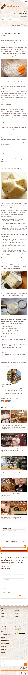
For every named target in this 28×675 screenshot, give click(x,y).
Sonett (2, 617)
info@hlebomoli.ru (18, 629)
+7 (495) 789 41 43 (20, 13)
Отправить (20, 595)
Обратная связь (18, 628)
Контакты (3, 631)
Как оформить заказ (5, 643)
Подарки (16, 616)
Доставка (3, 652)
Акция (2, 610)
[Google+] (7, 401)
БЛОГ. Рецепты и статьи (6, 634)
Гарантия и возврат (5, 644)
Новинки (16, 614)
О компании (3, 628)
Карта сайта (3, 646)
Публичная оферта (5, 635)
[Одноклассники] (4, 401)
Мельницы (3, 611)
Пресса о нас (3, 649)
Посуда (2, 616)
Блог (2, 647)
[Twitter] (10, 401)
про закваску (16, 37)
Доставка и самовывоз (5, 629)
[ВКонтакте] (2, 401)
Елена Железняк (6, 384)
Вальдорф (17, 610)
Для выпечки (3, 614)
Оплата (2, 632)
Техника (2, 613)
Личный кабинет (16, 25)
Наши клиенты (4, 650)
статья (12, 37)
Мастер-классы (18, 611)
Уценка (16, 613)
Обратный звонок (23, 11)
